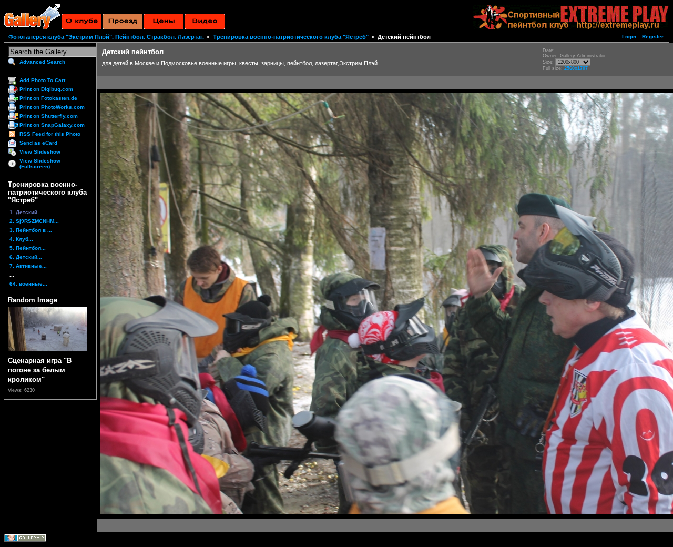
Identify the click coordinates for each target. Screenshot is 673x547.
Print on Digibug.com (46, 89)
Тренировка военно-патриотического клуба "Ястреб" (291, 37)
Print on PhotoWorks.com (52, 107)
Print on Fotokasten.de (48, 98)
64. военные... (28, 284)
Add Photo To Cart (42, 80)
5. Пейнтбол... (27, 248)
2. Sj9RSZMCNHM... (34, 221)
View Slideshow (39, 152)
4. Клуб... (21, 239)
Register (653, 36)
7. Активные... (28, 266)
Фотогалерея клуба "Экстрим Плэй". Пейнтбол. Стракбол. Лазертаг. (106, 37)
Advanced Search (42, 62)
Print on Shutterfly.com (48, 116)
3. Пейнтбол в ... (30, 230)
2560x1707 (576, 68)
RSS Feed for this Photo (49, 134)
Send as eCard (38, 143)
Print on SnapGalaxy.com (52, 125)
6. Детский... (25, 257)
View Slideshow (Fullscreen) (39, 163)
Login (629, 36)
